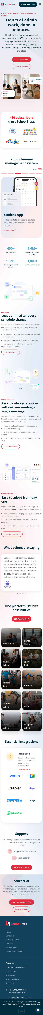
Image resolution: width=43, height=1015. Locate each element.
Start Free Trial (28, 4)
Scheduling (10, 975)
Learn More (23, 769)
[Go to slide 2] (19, 593)
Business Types (12, 940)
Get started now (21, 619)
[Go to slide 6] (25, 593)
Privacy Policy (11, 947)
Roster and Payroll (13, 979)
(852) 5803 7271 (24, 858)
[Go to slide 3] (20, 593)
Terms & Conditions (14, 951)
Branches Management (15, 967)
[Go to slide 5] (23, 593)
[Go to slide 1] (17, 593)
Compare (9, 944)
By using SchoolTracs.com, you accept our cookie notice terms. (21, 1004)
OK (21, 1011)
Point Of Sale (11, 971)
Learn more (9, 230)
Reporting (10, 983)
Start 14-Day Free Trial (21, 902)
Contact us (10, 936)
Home (8, 932)
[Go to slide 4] (22, 593)
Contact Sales (21, 66)
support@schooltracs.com (25, 851)
